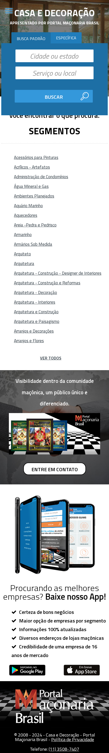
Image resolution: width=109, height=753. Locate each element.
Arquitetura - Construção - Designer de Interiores (57, 273)
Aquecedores (25, 215)
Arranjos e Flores (29, 340)
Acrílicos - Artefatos (32, 167)
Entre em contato (54, 469)
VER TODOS (50, 358)
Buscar (54, 97)
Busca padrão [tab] (31, 39)
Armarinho (23, 234)
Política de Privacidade (72, 739)
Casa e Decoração (54, 13)
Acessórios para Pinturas (36, 157)
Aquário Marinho (28, 205)
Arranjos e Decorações (34, 331)
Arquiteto (22, 254)
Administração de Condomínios (41, 176)
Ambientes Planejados (34, 196)
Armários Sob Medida (33, 244)
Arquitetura (24, 263)
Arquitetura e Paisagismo (36, 321)
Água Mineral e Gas (31, 186)
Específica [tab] (66, 38)
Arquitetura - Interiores (34, 302)
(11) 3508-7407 (64, 749)
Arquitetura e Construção (36, 311)
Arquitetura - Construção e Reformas (47, 283)
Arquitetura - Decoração (35, 292)
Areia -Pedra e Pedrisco (35, 225)
